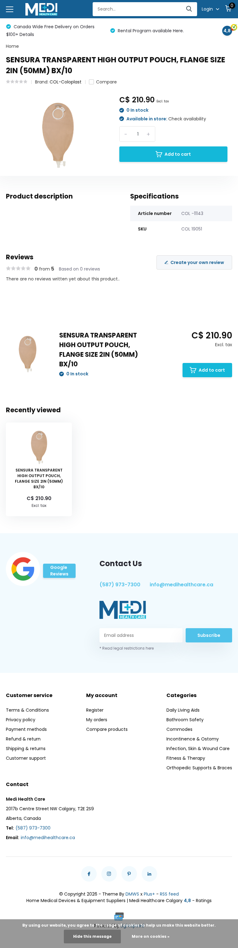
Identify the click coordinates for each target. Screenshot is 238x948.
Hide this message (92, 936)
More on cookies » (151, 936)
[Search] (189, 9)
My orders (96, 720)
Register (95, 710)
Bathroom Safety (185, 720)
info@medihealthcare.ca (181, 584)
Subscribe (208, 635)
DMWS (132, 894)
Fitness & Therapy (185, 758)
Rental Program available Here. (150, 31)
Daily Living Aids (183, 710)
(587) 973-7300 (119, 584)
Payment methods (26, 729)
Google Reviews (59, 570)
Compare (106, 82)
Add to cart (178, 154)
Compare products (107, 729)
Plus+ (149, 894)
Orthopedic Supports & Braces (199, 768)
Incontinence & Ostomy (192, 739)
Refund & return (23, 739)
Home (12, 46)
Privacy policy (20, 720)
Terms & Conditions (27, 710)
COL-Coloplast (66, 82)
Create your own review (197, 262)
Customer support (26, 758)
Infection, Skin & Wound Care (198, 748)
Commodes (179, 729)
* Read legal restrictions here (126, 648)
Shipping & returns (26, 748)
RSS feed (169, 894)
